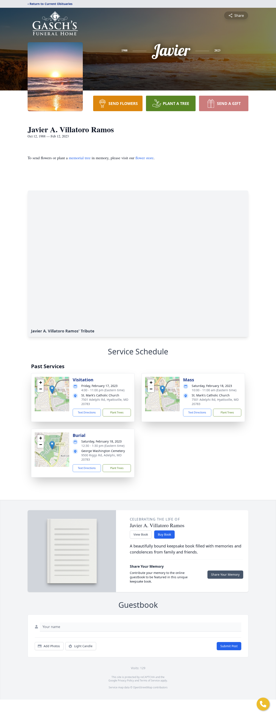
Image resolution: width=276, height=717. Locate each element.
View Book (140, 534)
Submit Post (229, 646)
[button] (52, 389)
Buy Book (164, 534)
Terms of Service (150, 680)
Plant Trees (117, 412)
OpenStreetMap (142, 687)
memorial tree (80, 157)
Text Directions (87, 412)
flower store (144, 157)
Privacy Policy (126, 680)
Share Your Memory (225, 574)
